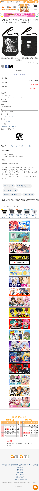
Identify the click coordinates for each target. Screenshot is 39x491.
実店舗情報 (20, 467)
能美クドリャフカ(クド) (9, 126)
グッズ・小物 (26, 146)
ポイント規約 (20, 474)
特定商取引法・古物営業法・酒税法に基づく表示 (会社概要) (20, 465)
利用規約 (20, 472)
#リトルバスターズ (10, 190)
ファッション (15, 146)
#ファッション (9, 186)
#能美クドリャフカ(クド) (12, 194)
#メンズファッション (24, 186)
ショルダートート (7, 116)
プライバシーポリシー (20, 479)
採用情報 (20, 470)
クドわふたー (6, 121)
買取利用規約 (20, 477)
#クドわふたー (28, 194)
